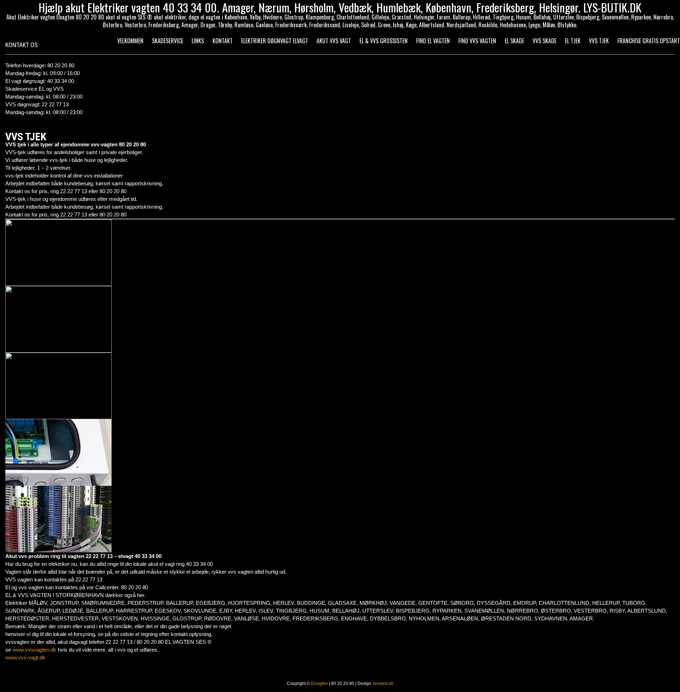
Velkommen (130, 40)
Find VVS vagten (477, 40)
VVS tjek (599, 40)
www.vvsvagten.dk (34, 650)
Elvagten (319, 683)
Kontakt (222, 40)
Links (198, 40)
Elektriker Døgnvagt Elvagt (274, 40)
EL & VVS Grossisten (383, 40)
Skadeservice (167, 40)
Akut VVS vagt (334, 40)
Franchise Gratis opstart (648, 40)
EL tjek (572, 40)
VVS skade (544, 40)
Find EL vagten (433, 40)
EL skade (514, 40)
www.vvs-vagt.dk (25, 657)
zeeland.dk (382, 683)
